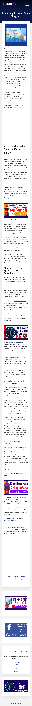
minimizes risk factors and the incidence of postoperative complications (15, 521)
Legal (16, 667)
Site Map (16, 671)
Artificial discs (18, 344)
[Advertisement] (16, 126)
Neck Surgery (15, 576)
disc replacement (10, 342)
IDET (16, 370)
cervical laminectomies (20, 301)
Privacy (16, 664)
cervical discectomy (19, 288)
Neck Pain (8, 576)
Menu (27, 5)
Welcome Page (16, 662)
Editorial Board (16, 669)
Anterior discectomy (13, 467)
